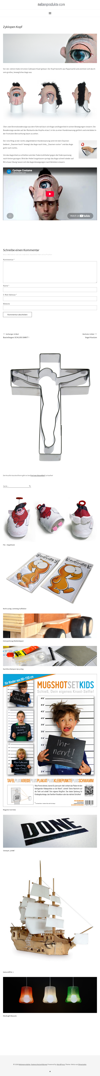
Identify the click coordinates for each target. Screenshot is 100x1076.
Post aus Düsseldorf (37, 475)
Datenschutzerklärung (39, 1064)
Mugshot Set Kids (9, 810)
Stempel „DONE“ (9, 851)
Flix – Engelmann (9, 545)
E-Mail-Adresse (10, 294)
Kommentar (9, 259)
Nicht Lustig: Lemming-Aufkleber (14, 609)
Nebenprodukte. (25, 1064)
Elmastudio (82, 1064)
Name (6, 285)
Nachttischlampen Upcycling (13, 669)
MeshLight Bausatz (10, 1016)
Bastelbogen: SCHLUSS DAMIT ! (16, 336)
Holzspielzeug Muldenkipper (13, 641)
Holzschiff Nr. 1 (8, 972)
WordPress (61, 1064)
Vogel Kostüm (90, 336)
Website (6, 303)
